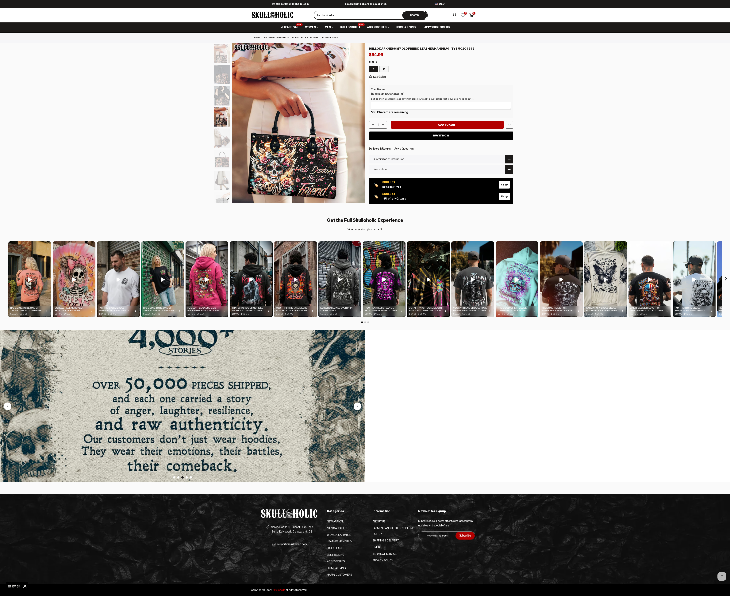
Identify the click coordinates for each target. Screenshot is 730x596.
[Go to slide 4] (187, 477)
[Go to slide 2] (178, 477)
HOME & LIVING (406, 27)
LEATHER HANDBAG (339, 541)
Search (414, 15)
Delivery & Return (380, 148)
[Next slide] (357, 406)
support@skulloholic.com (292, 4)
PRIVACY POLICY (383, 560)
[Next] (358, 122)
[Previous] (238, 122)
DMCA (376, 547)
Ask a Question (404, 148)
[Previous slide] (7, 406)
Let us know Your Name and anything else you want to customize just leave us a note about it (422, 99)
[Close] (24, 586)
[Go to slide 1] (174, 477)
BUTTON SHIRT (351, 26)
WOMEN (310, 27)
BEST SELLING (335, 555)
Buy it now (441, 135)
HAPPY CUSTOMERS (436, 27)
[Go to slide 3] (182, 477)
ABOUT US (379, 521)
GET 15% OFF (14, 586)
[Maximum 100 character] (422, 94)
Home (257, 38)
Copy (504, 184)
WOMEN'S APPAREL (339, 535)
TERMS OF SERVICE (385, 554)
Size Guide (379, 77)
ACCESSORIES (377, 27)
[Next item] (726, 279)
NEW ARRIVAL (291, 26)
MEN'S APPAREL (336, 528)
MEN (328, 27)
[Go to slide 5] (191, 477)
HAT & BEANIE (335, 548)
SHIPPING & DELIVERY (386, 540)
